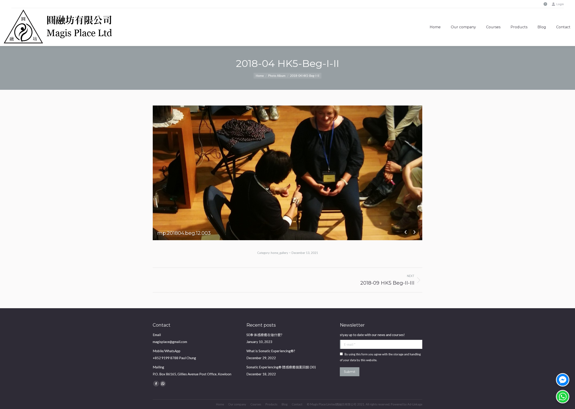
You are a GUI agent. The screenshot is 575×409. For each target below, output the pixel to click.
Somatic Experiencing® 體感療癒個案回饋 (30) (281, 367)
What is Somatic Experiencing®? (270, 351)
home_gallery (279, 253)
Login (560, 4)
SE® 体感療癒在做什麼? (264, 335)
